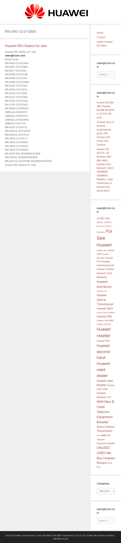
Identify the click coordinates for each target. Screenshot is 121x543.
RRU (98, 436)
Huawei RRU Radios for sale (26, 46)
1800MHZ (108, 222)
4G (102, 218)
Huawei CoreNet (105, 269)
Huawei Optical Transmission (105, 299)
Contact (101, 37)
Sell (108, 435)
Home (100, 32)
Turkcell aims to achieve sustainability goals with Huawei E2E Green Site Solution (105, 133)
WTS (98, 467)
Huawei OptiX (105, 308)
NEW (100, 401)
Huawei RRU (103, 340)
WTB (110, 463)
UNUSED (103, 448)
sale (103, 435)
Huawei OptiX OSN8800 (106, 313)
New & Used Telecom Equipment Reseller (105, 412)
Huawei (104, 244)
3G (98, 218)
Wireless (102, 462)
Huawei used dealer (103, 369)
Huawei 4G (101, 250)
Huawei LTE (102, 291)
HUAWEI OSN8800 (104, 324)
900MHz (100, 222)
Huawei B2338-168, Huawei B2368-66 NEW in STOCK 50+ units (105, 110)
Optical (101, 426)
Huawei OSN (104, 316)
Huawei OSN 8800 (105, 320)
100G (107, 218)
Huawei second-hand (104, 351)
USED (101, 453)
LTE (109, 397)
